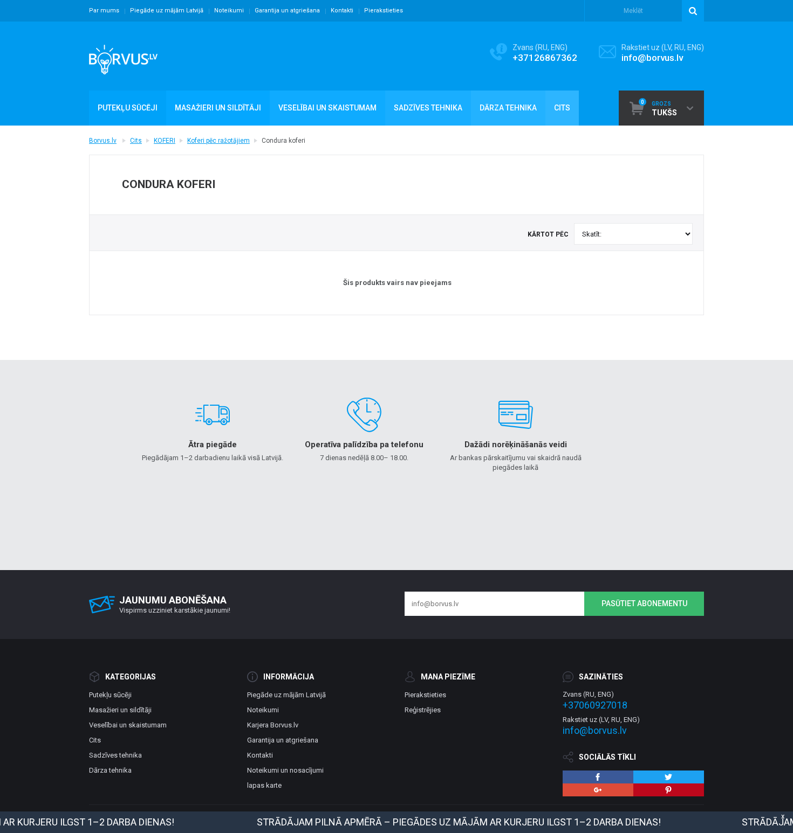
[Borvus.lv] (123, 56)
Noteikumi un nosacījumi (285, 770)
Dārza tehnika (110, 770)
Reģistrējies (423, 710)
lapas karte (264, 785)
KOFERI (164, 140)
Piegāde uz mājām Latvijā (166, 10)
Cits (136, 140)
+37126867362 (544, 57)
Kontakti (342, 10)
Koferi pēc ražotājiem (218, 140)
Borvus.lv (103, 140)
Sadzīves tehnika (115, 755)
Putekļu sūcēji (110, 695)
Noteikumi (229, 10)
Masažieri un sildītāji (120, 710)
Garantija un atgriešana (287, 10)
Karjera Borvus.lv (272, 725)
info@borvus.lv (652, 57)
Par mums (104, 10)
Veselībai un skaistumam (128, 725)
